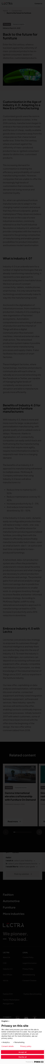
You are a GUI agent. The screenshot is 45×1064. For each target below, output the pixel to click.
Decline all (23, 1057)
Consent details (7, 1046)
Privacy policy (25, 1046)
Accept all (22, 1052)
